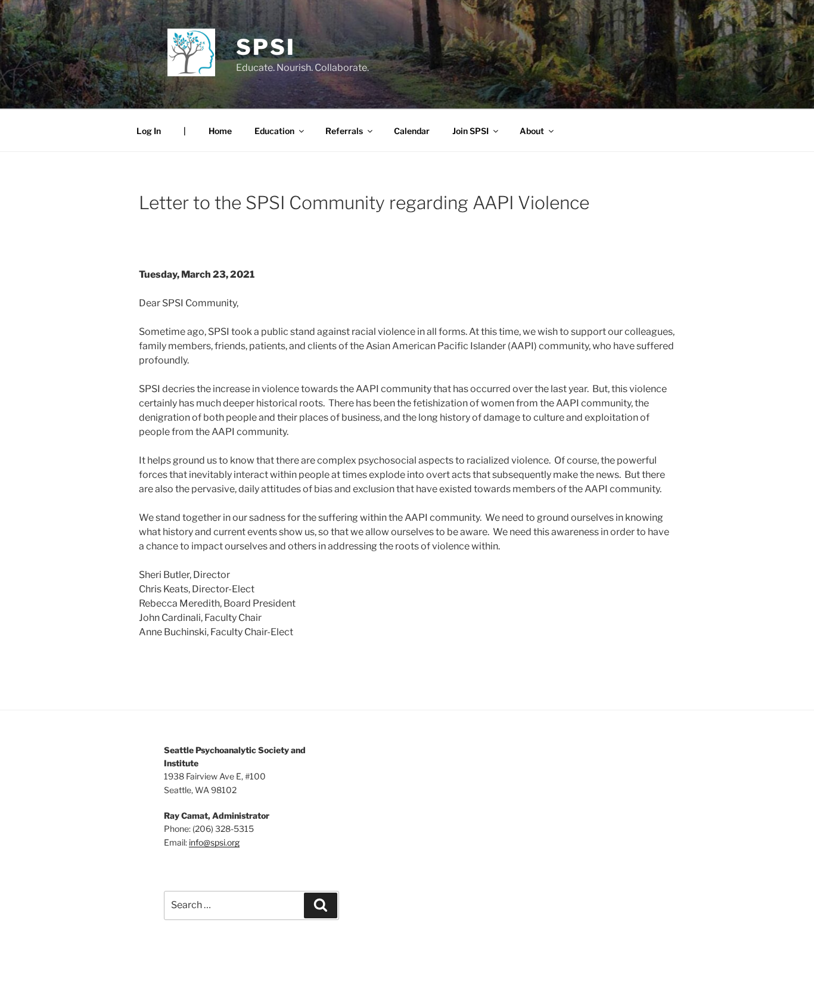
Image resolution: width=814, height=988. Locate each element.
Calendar (412, 131)
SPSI (266, 47)
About (532, 131)
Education (274, 131)
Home (220, 131)
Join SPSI (470, 131)
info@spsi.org (214, 842)
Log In (148, 131)
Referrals (344, 131)
